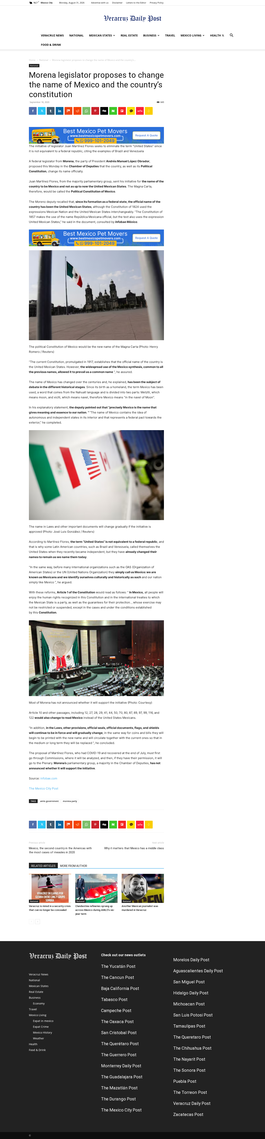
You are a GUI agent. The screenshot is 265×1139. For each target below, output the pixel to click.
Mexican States (100, 35)
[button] (231, 36)
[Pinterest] (95, 111)
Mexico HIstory (42, 1032)
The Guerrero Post (118, 1054)
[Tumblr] (51, 111)
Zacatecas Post (188, 1114)
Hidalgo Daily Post (190, 993)
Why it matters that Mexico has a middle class (134, 848)
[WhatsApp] (86, 111)
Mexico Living (191, 35)
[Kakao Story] (131, 111)
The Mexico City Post (43, 788)
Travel (170, 35)
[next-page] (37, 921)
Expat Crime (41, 1027)
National (76, 35)
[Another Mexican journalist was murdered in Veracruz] (143, 888)
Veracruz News (52, 35)
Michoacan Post (189, 1004)
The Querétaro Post (120, 1043)
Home (32, 60)
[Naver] (113, 111)
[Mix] (68, 111)
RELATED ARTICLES (43, 865)
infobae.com (48, 778)
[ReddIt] (77, 111)
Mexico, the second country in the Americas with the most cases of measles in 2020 (60, 850)
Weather (38, 1038)
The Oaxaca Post (117, 1021)
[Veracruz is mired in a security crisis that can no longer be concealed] (50, 888)
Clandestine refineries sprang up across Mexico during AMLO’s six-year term (95, 910)
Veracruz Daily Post (191, 1103)
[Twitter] (223, 35)
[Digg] (104, 111)
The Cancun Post (117, 977)
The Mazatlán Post (119, 1088)
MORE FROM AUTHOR (73, 865)
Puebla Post (184, 1081)
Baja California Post (120, 988)
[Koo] (149, 111)
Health (215, 35)
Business (149, 35)
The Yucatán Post (118, 966)
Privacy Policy (157, 2)
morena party (70, 801)
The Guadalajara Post (121, 1076)
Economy (39, 1003)
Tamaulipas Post (189, 1026)
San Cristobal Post (119, 1032)
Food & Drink (51, 45)
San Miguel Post (189, 981)
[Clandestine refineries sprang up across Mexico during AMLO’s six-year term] (96, 888)
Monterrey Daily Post (121, 1065)
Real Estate (129, 35)
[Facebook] (33, 111)
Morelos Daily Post (191, 959)
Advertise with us (99, 2)
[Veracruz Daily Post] (132, 18)
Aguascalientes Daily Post (198, 970)
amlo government (49, 801)
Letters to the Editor (136, 2)
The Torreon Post (190, 1092)
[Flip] (122, 111)
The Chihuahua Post (192, 1048)
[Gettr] (140, 111)
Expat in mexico (43, 1021)
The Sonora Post (189, 1070)
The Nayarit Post (189, 1059)
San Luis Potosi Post (193, 1015)
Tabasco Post (114, 999)
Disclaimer (117, 2)
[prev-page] (31, 921)
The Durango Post (118, 1099)
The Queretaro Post (192, 1037)
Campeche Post (116, 1010)
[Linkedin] (59, 111)
